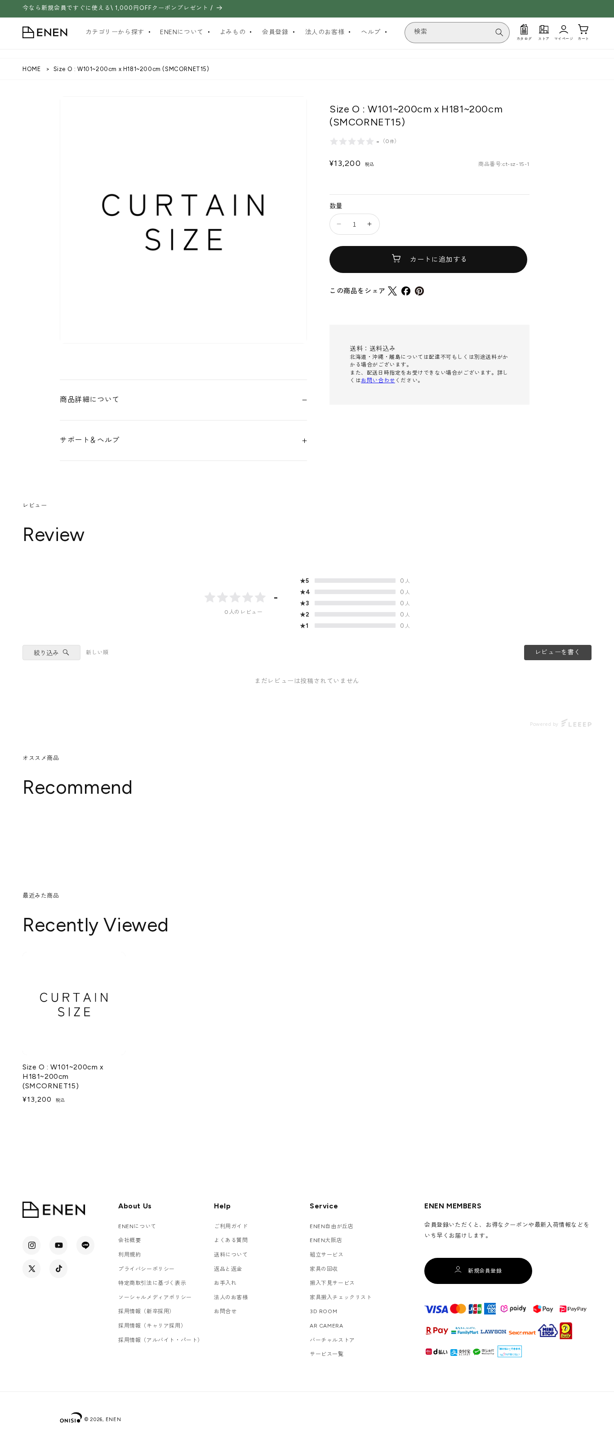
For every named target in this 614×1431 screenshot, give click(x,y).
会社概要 (129, 1240)
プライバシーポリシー (146, 1269)
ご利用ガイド (231, 1226)
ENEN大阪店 (326, 1240)
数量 (336, 206)
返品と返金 (228, 1269)
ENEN (113, 1419)
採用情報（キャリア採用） (152, 1326)
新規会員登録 (485, 1271)
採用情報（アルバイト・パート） (160, 1340)
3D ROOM (323, 1311)
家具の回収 (324, 1269)
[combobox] (457, 32)
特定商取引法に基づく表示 (152, 1283)
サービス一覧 (327, 1354)
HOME (31, 69)
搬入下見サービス (332, 1283)
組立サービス (327, 1255)
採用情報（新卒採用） (146, 1311)
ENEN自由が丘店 (331, 1226)
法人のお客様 (231, 1297)
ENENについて (137, 1226)
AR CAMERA (326, 1326)
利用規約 (129, 1255)
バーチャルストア (332, 1340)
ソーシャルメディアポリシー (155, 1297)
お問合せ (225, 1311)
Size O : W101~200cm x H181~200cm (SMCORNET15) (63, 1076)
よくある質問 (231, 1240)
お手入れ (225, 1283)
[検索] (499, 32)
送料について (231, 1255)
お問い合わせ (378, 380)
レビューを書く (558, 652)
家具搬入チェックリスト (341, 1297)
